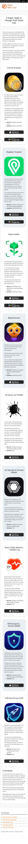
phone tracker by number (9, 817)
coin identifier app (7, 822)
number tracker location (9, 819)
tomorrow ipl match (8, 827)
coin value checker (7, 825)
